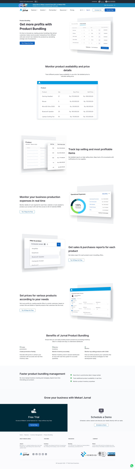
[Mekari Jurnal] (24, 10)
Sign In (88, 10)
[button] (82, 10)
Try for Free (110, 10)
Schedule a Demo (101, 425)
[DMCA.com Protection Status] (111, 454)
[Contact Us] (131, 466)
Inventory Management (36, 435)
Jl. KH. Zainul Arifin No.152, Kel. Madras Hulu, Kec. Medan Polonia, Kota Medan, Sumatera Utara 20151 (103, 446)
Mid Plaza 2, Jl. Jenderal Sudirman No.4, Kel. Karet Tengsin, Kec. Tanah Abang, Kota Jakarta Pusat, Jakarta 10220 (31, 446)
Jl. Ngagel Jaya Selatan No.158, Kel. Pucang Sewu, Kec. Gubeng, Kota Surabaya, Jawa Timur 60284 (55, 446)
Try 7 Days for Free (27, 43)
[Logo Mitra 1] (36, 2)
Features (26, 435)
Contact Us (98, 10)
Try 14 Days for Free (76, 260)
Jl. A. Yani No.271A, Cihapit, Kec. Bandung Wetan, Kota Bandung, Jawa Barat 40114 (79, 446)
